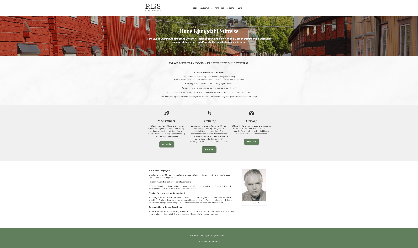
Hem (195, 8)
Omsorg (230, 8)
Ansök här (166, 144)
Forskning (219, 8)
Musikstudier (206, 8)
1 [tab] (209, 52)
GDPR (240, 8)
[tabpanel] (209, 36)
